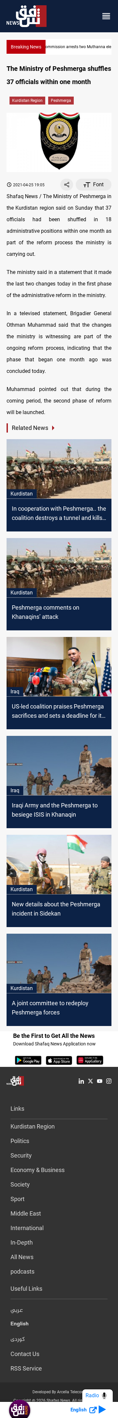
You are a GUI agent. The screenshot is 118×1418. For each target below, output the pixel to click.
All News (21, 1256)
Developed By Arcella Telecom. (59, 1392)
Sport (17, 1198)
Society (20, 1184)
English (19, 1325)
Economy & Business (37, 1169)
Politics (19, 1140)
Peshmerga (61, 100)
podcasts (22, 1271)
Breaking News (26, 46)
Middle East (25, 1213)
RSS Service (26, 1368)
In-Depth (21, 1242)
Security (21, 1155)
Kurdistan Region (27, 100)
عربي (16, 1310)
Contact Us (24, 1353)
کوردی (17, 1339)
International (27, 1227)
